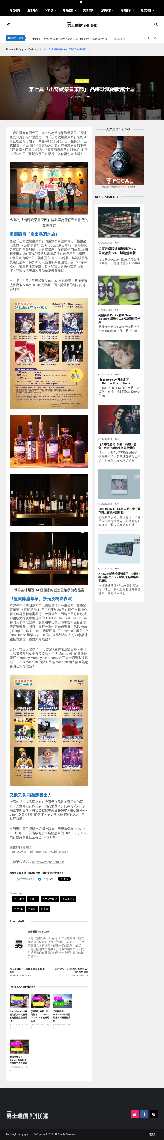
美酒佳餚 (88, 10)
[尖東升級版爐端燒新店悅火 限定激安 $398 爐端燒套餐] (119, 222)
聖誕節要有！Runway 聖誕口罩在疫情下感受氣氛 (18, 1060)
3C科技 (49, 10)
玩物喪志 (106, 10)
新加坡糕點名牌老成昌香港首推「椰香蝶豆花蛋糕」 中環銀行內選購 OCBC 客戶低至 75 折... (81, 39)
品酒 (33, 908)
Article (59, 1004)
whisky (69, 899)
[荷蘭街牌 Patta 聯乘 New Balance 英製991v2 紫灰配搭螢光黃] (119, 290)
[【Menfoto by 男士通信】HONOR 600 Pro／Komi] (119, 354)
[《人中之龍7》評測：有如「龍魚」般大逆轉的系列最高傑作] (119, 419)
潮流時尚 (32, 10)
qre (34, 899)
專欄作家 (126, 10)
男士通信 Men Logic (39, 932)
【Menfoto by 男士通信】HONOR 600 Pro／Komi (114, 381)
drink (20, 899)
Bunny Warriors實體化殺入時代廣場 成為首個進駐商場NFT (18, 1016)
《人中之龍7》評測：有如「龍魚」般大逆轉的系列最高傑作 (117, 445)
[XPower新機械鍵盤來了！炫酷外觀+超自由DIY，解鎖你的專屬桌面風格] (119, 548)
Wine (20, 908)
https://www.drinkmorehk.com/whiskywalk (39, 851)
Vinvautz (51, 899)
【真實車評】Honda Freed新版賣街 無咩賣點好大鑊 (62, 1016)
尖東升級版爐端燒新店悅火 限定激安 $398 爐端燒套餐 (117, 251)
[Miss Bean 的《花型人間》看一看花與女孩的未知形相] (119, 484)
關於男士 (153, 1134)
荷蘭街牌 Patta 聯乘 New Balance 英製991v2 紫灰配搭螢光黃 (119, 318)
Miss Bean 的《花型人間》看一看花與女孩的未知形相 (119, 510)
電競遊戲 (68, 10)
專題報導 (15, 10)
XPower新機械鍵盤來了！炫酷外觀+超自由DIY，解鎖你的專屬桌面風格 (119, 577)
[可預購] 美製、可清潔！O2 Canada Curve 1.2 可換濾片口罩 (40, 1016)
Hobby (37, 998)
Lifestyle (82, 81)
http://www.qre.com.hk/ (48, 862)
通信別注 (146, 10)
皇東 (45, 908)
